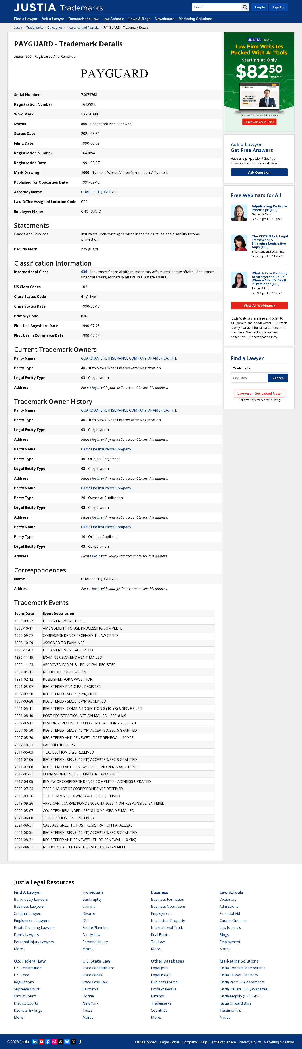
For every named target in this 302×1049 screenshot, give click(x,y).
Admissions (229, 906)
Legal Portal (169, 1042)
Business (159, 892)
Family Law (91, 934)
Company (189, 1042)
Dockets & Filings (28, 1010)
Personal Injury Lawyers (34, 941)
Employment (161, 913)
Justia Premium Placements (242, 982)
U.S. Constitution (28, 967)
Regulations (24, 982)
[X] (73, 1041)
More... (19, 948)
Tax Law (158, 941)
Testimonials (230, 1010)
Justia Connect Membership (243, 967)
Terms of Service (223, 1042)
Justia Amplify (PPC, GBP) (240, 996)
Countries (159, 1010)
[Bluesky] (67, 1041)
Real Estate (160, 934)
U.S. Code (21, 974)
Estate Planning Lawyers (34, 927)
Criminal (89, 906)
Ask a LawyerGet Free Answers (252, 147)
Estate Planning (95, 927)
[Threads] (60, 1041)
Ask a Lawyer (53, 19)
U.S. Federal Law (30, 961)
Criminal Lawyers (28, 913)
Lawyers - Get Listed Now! (259, 393)
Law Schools (113, 19)
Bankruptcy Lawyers (31, 899)
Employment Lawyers (31, 920)
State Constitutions (98, 967)
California (90, 989)
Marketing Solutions (195, 19)
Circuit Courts (25, 996)
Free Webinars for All (256, 195)
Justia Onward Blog (235, 1003)
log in (96, 387)
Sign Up (278, 7)
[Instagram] (54, 1041)
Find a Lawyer (25, 19)
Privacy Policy (250, 1042)
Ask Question (259, 172)
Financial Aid (230, 913)
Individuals (92, 892)
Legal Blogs (160, 974)
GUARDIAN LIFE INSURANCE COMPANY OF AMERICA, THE (129, 358)
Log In (260, 7)
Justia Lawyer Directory (239, 974)
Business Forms (164, 982)
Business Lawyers (29, 906)
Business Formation (167, 899)
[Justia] (35, 7)
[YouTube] (41, 1041)
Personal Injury (95, 941)
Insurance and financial (83, 27)
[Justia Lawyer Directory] (79, 1041)
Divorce (88, 913)
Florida (88, 996)
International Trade (167, 927)
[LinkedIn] (35, 1041)
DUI (85, 920)
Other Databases (167, 961)
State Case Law (94, 982)
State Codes (92, 974)
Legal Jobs (159, 967)
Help (203, 1042)
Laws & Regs (139, 19)
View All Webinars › (259, 305)
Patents (157, 996)
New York (90, 1003)
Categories (55, 27)
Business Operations (168, 906)
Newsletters (164, 19)
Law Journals (230, 927)
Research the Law (83, 19)
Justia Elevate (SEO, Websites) (244, 989)
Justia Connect (145, 1042)
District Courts (26, 1003)
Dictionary (228, 899)
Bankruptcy (92, 899)
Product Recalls (163, 989)
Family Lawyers (26, 934)
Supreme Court (26, 989)
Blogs (224, 934)
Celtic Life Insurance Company (106, 449)
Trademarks (34, 27)
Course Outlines (233, 920)
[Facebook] (47, 1041)
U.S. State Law (96, 961)
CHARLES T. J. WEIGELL (100, 192)
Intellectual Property (168, 920)
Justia (18, 27)
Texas (87, 1010)
